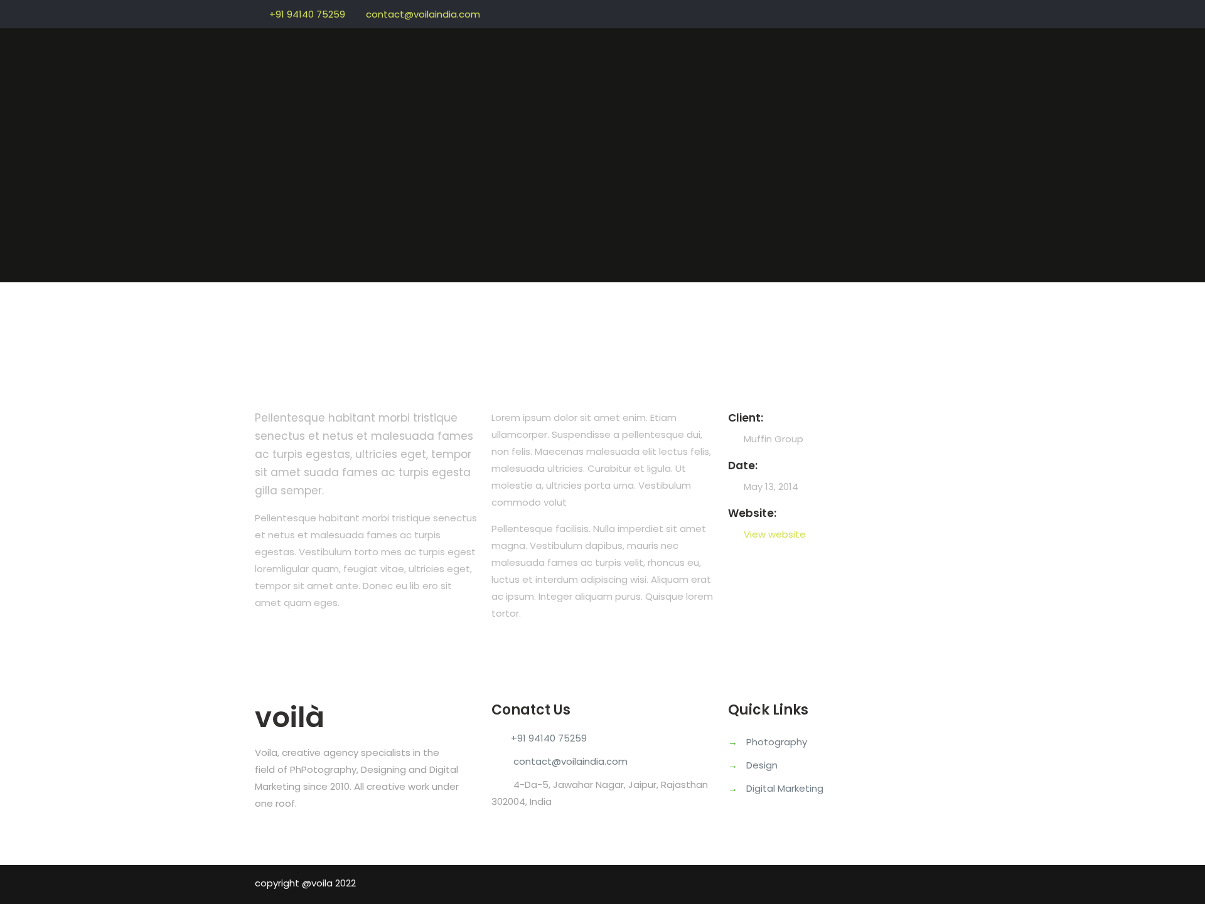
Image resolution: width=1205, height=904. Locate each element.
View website (775, 534)
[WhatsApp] (909, 11)
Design (762, 765)
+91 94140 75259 (307, 14)
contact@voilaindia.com (423, 14)
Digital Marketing (784, 788)
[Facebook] (926, 11)
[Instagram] (943, 11)
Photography (776, 741)
